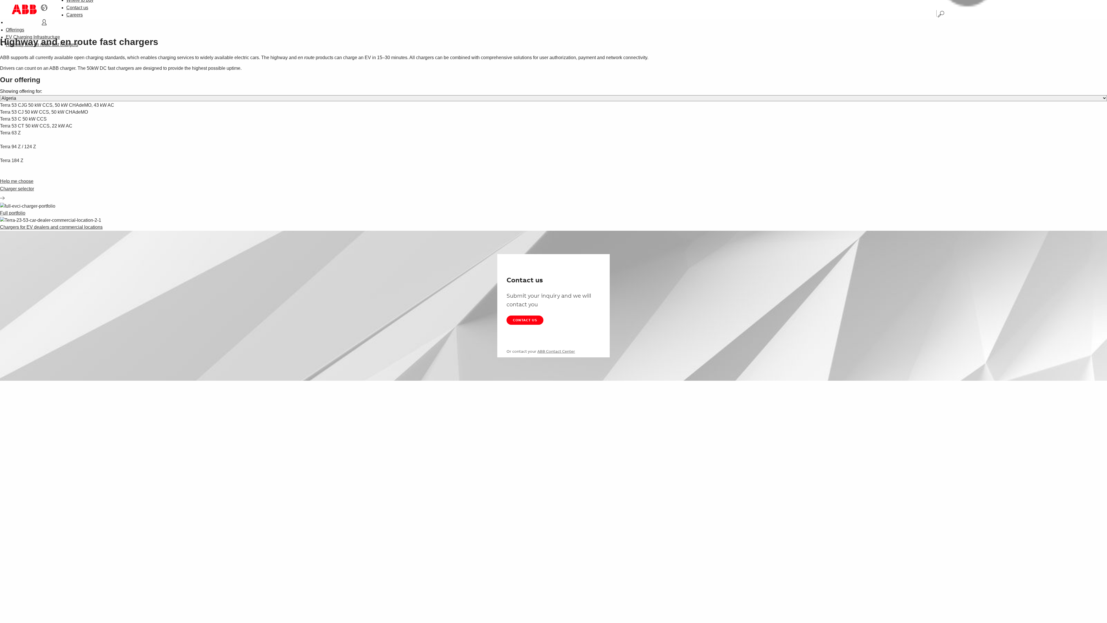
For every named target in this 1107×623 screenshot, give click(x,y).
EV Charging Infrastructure (33, 37)
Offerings (15, 29)
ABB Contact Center (556, 351)
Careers (74, 14)
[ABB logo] (24, 9)
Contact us (77, 7)
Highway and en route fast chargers (42, 44)
